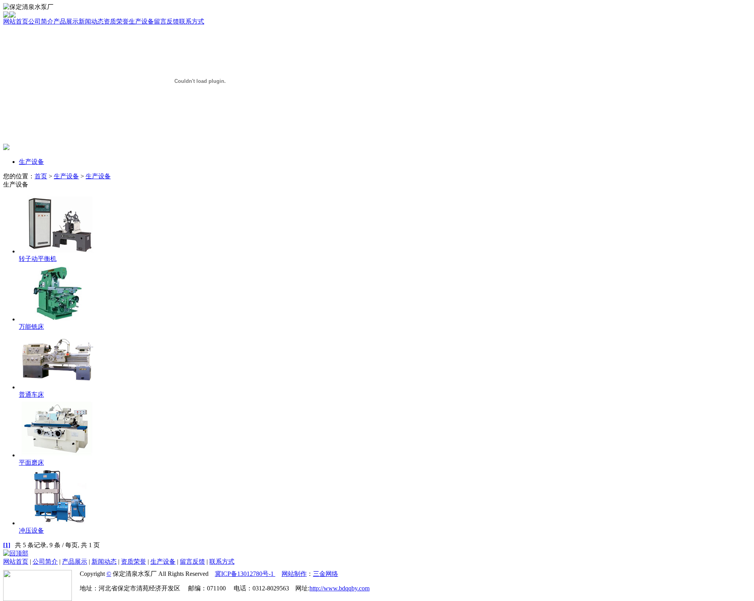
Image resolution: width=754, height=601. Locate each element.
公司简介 (40, 21)
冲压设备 (31, 530)
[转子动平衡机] (57, 251)
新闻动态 (91, 21)
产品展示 (66, 21)
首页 (41, 176)
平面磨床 (31, 462)
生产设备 (141, 21)
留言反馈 (166, 21)
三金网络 (325, 573)
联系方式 (191, 21)
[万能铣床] (57, 319)
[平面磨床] (57, 455)
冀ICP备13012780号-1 (245, 573)
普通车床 (31, 394)
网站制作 (294, 573)
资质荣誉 (116, 21)
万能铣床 (31, 326)
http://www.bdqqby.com (339, 588)
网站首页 (15, 21)
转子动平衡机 (38, 258)
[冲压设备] (57, 523)
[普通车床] (57, 387)
